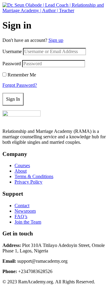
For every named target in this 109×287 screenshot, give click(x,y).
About (21, 171)
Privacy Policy (28, 181)
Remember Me (22, 74)
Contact (22, 205)
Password (11, 63)
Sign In (13, 99)
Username (12, 51)
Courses (22, 165)
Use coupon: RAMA (54, 23)
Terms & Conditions (34, 176)
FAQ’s (21, 216)
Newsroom (25, 211)
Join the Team (28, 222)
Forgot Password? (19, 85)
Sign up (55, 40)
